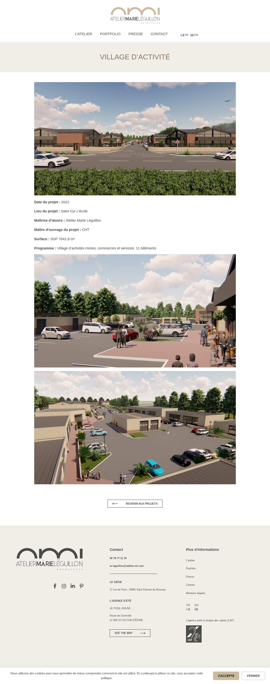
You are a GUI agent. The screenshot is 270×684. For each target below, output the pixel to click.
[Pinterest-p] (81, 586)
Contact (159, 34)
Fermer (253, 675)
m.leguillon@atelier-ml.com (127, 565)
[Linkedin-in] (72, 586)
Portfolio (110, 34)
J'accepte (226, 675)
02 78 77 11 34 (118, 558)
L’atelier (83, 34)
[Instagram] (63, 586)
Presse (135, 34)
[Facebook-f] (54, 586)
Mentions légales (195, 593)
